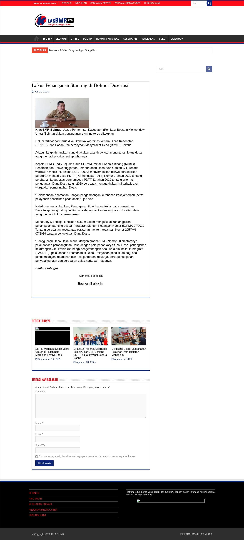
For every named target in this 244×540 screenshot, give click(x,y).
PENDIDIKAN (148, 38)
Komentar (40, 391)
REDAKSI (66, 3)
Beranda (36, 38)
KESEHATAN (130, 38)
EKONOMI (61, 38)
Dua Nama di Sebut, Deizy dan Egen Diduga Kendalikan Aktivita (80, 50)
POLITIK (87, 38)
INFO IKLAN (81, 3)
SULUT (163, 38)
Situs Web (40, 445)
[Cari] (209, 3)
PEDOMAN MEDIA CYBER (127, 3)
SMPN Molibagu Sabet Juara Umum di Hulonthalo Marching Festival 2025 (52, 351)
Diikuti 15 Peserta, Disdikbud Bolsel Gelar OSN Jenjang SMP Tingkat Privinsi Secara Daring (90, 353)
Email (39, 434)
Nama (39, 423)
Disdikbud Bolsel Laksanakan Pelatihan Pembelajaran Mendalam (128, 351)
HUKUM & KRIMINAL (107, 38)
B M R (46, 38)
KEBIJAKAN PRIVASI (100, 3)
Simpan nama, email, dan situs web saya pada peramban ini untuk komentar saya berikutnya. (87, 456)
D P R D (75, 38)
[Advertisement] (91, 72)
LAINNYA (176, 38)
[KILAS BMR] (54, 19)
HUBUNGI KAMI (152, 3)
